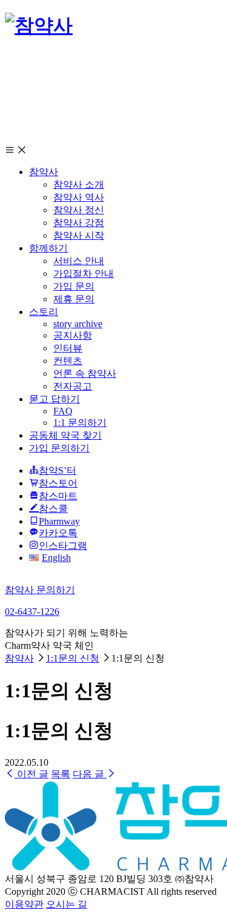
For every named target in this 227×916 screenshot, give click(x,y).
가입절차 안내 (83, 273)
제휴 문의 (73, 299)
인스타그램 (63, 545)
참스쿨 (53, 508)
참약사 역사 (78, 197)
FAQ (63, 411)
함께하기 (48, 248)
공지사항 (72, 335)
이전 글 (31, 774)
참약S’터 (57, 470)
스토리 (43, 312)
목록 (60, 774)
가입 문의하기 (59, 448)
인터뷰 (67, 348)
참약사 (43, 172)
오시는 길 (66, 904)
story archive (77, 324)
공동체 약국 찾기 (65, 435)
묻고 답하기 (54, 399)
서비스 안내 (78, 261)
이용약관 (24, 904)
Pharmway (59, 521)
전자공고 (72, 386)
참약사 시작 (78, 235)
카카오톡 (58, 533)
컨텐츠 (67, 361)
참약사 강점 (78, 222)
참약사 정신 (78, 210)
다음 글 (90, 774)
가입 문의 (73, 286)
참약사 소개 (78, 184)
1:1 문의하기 (80, 422)
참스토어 (58, 483)
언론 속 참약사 (84, 373)
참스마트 (58, 496)
